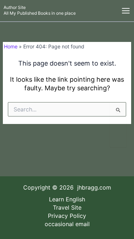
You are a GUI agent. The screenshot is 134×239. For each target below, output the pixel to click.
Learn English (67, 199)
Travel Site (67, 207)
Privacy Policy (67, 215)
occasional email (67, 224)
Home (11, 46)
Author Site (15, 7)
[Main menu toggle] (125, 11)
